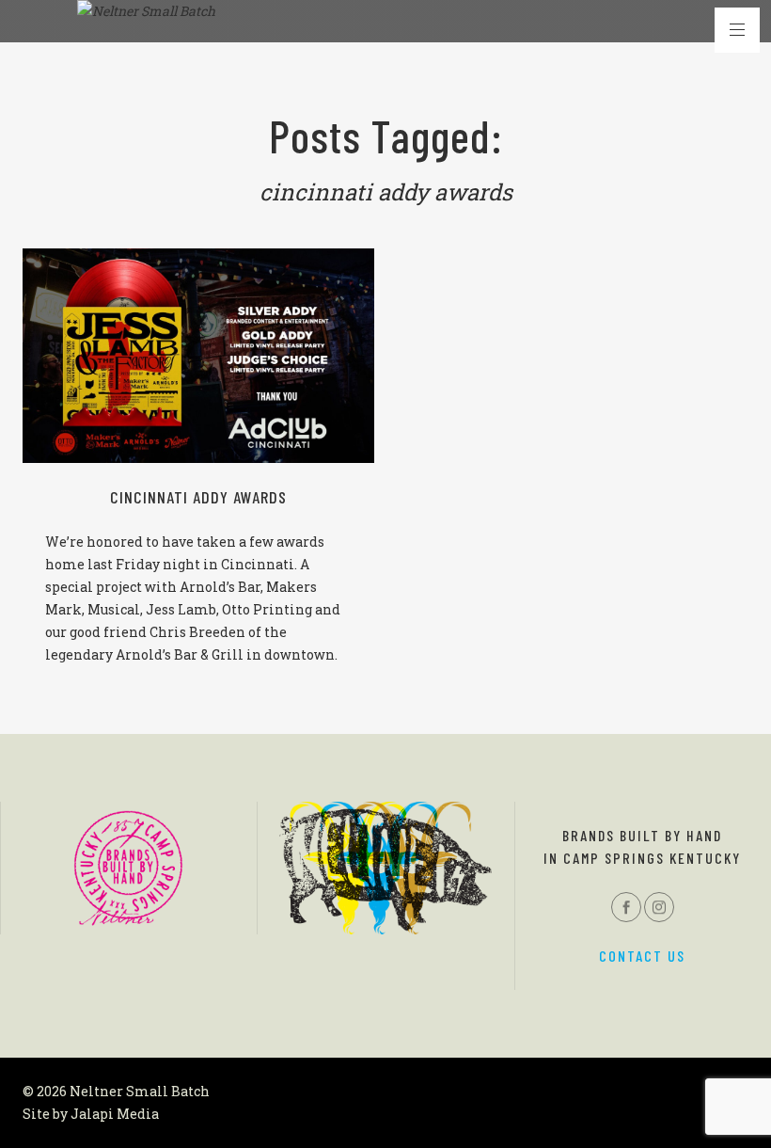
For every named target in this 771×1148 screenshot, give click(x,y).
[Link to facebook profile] (626, 907)
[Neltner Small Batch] (146, 11)
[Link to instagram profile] (659, 907)
